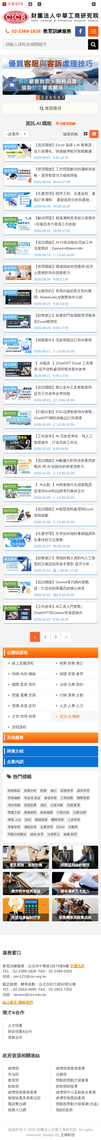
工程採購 (67, 798)
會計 (54, 790)
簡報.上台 (14, 820)
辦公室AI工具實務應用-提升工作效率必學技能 (63, 390)
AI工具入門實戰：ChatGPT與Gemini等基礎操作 (59, 609)
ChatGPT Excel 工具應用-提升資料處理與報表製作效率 (63, 366)
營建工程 (14, 812)
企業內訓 (15, 761)
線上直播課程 (23, 663)
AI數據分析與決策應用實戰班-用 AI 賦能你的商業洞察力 (64, 463)
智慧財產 (30, 805)
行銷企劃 (63, 812)
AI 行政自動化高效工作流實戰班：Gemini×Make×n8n (63, 245)
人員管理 (74, 820)
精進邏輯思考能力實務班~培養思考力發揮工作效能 (65, 221)
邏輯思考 (30, 827)
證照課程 (19, 727)
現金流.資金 (32, 798)
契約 (43, 805)
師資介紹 (15, 751)
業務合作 (15, 1037)
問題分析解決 (17, 834)
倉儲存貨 (50, 798)
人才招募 (15, 1025)
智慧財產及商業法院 (24, 1098)
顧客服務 (46, 812)
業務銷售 (30, 812)
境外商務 (14, 805)
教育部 (13, 1080)
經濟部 (13, 1068)
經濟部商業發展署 (70, 1068)
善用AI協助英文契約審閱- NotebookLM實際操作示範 (63, 294)
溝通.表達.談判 (24, 706)
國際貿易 (83, 798)
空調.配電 (73, 805)
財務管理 (67, 790)
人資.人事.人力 (71, 706)
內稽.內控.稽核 (24, 674)
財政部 (13, 1086)
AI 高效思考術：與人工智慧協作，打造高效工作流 (63, 439)
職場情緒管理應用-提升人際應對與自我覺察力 (63, 269)
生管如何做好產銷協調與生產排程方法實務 (65, 536)
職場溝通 (41, 820)
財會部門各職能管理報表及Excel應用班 (65, 318)
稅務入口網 (17, 1110)
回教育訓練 (67, 123)
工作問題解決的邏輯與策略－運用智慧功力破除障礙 (65, 172)
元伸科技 (67, 1135)
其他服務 (15, 737)
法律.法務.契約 (71, 684)
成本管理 (83, 790)
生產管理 (46, 827)
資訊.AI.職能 (70, 716)
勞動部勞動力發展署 (72, 1080)
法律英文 (53, 834)
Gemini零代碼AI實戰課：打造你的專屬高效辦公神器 (61, 585)
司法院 (13, 1074)
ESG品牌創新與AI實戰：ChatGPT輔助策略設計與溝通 (65, 415)
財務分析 (30, 790)
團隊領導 (57, 820)
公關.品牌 (79, 812)
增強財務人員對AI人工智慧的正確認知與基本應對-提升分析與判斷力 (64, 562)
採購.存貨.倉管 (71, 674)
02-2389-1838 (26, 31)
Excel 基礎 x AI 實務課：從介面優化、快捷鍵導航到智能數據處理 (65, 149)
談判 (28, 820)
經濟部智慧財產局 (70, 1098)
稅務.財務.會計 (71, 663)
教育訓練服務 (57, 31)
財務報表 (14, 790)
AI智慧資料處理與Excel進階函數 (63, 512)
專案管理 (14, 827)
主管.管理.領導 (24, 716)
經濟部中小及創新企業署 (76, 1092)
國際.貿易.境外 (24, 684)
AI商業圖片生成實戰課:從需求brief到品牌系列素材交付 (63, 488)
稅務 (43, 790)
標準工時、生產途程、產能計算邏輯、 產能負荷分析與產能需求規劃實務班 (65, 197)
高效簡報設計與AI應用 (63, 340)
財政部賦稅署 (67, 1086)
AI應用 (72, 827)
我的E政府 (64, 1110)
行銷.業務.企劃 (71, 695)
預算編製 (14, 798)
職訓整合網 (17, 1104)
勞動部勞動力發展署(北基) (77, 1104)
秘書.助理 (70, 834)
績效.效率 (37, 834)
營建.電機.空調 (24, 695)
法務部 (61, 1074)
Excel (60, 827)
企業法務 (57, 805)
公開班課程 (17, 652)
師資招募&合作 (20, 1031)
